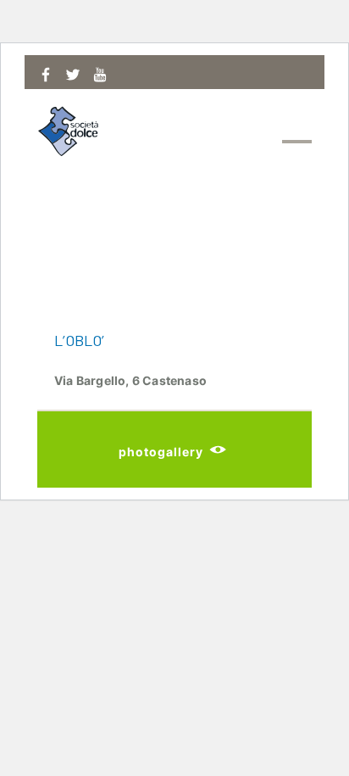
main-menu (297, 131)
